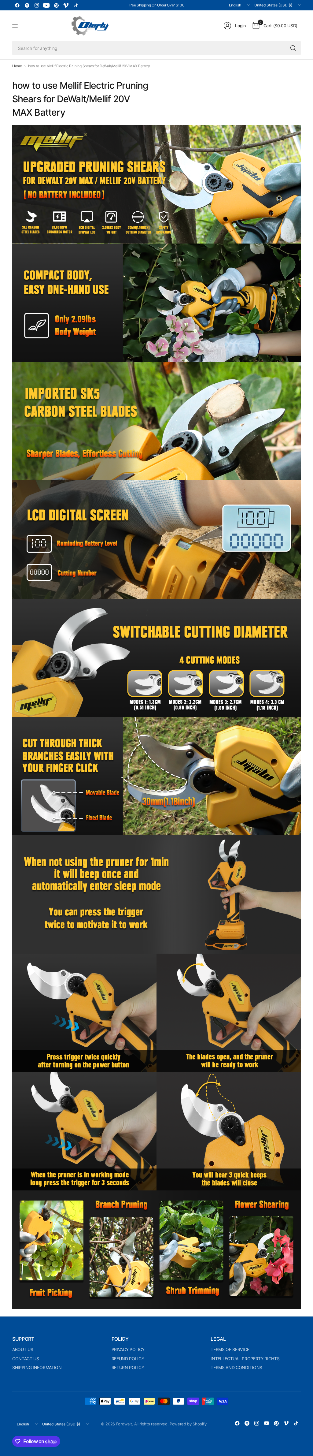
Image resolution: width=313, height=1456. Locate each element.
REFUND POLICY (128, 1358)
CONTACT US (25, 1358)
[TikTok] (76, 5)
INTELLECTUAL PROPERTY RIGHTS (245, 1358)
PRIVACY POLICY (128, 1349)
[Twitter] (27, 5)
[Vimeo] (66, 5)
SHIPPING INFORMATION (37, 1367)
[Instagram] (37, 5)
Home (17, 66)
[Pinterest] (56, 5)
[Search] (293, 48)
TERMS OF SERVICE (230, 1349)
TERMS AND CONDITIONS (236, 1367)
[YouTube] (46, 5)
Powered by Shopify (188, 1423)
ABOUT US (22, 1349)
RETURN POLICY (128, 1367)
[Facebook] (17, 5)
